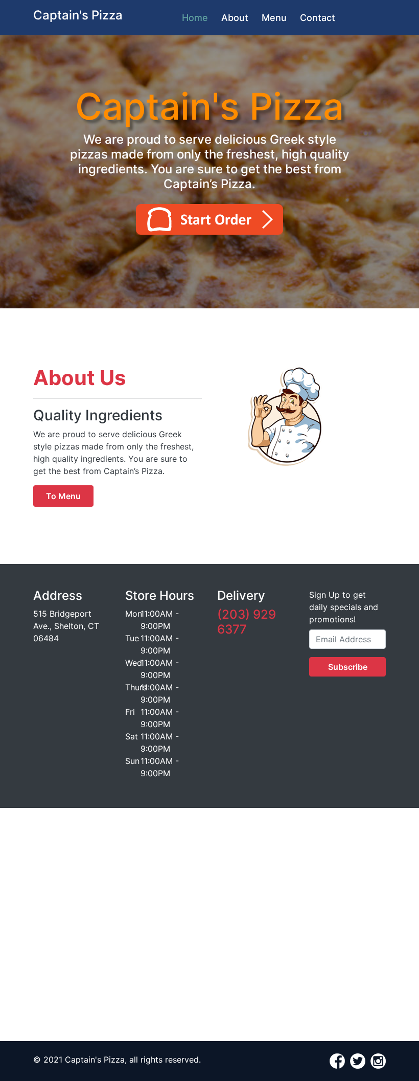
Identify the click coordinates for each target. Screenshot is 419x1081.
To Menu (63, 496)
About (234, 17)
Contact (317, 17)
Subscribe (347, 667)
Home (195, 17)
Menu (274, 17)
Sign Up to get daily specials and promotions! (343, 607)
